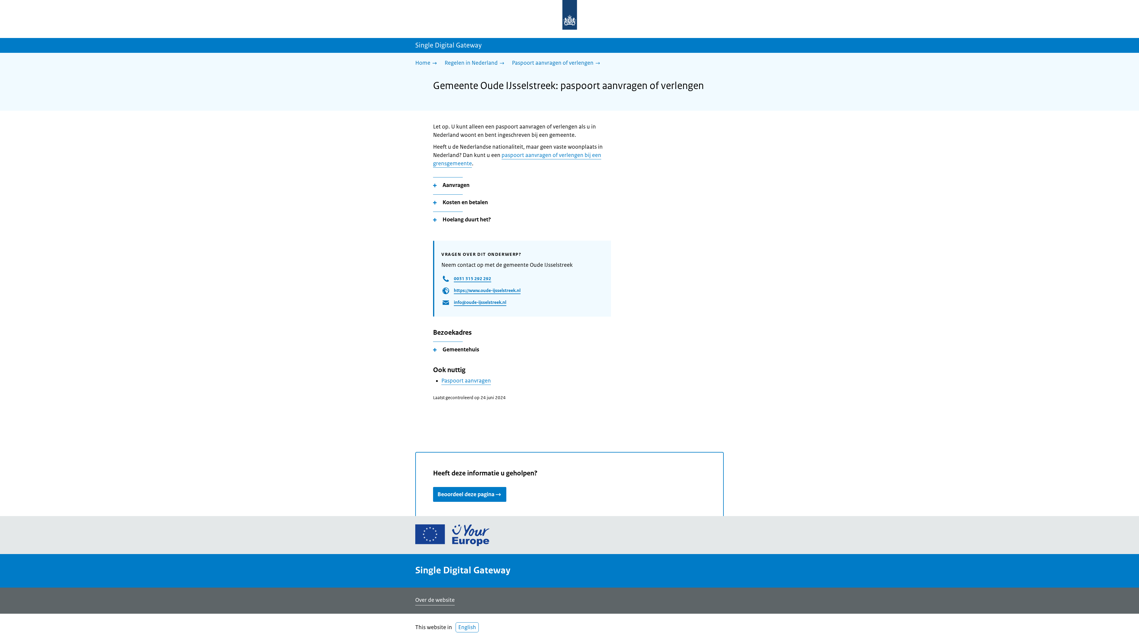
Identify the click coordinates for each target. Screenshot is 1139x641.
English (467, 627)
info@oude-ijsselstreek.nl (480, 302)
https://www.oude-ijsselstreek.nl (487, 290)
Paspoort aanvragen (466, 380)
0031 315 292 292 (472, 278)
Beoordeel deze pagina (466, 494)
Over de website (435, 600)
